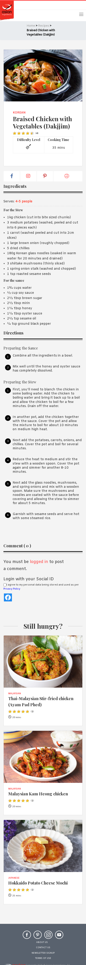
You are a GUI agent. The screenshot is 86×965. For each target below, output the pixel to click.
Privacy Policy (11, 589)
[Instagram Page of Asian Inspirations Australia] (48, 937)
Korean (19, 113)
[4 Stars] (27, 133)
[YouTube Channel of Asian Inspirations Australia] (59, 937)
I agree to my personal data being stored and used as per (41, 587)
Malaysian (14, 693)
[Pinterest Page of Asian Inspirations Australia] (37, 937)
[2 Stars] (19, 133)
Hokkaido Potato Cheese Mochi (38, 882)
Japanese (13, 878)
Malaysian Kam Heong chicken (38, 793)
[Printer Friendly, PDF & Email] (67, 176)
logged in (39, 562)
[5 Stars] (32, 133)
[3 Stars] (23, 133)
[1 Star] (14, 133)
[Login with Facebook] (8, 597)
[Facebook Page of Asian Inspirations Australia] (27, 937)
